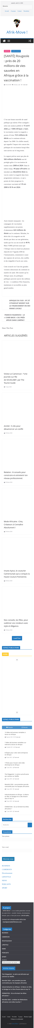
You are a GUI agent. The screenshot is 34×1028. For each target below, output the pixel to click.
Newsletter (26, 11)
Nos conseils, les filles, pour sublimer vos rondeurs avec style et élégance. (16, 623)
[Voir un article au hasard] (29, 41)
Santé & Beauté (16, 51)
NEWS (4, 880)
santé (19, 84)
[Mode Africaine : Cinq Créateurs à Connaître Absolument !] (17, 490)
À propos (13, 11)
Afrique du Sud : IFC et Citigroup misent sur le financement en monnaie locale (19, 304)
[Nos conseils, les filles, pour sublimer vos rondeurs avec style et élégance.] (17, 588)
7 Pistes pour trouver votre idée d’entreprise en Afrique (15, 764)
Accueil (7, 11)
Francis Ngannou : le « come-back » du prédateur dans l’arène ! (14, 317)
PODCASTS (6, 884)
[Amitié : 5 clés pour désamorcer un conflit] (17, 394)
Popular (10, 727)
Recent (25, 727)
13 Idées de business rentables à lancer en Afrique (15, 733)
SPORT (4, 888)
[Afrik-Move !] (4, 41)
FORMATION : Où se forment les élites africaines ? (17, 808)
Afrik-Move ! (17, 32)
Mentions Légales (28, 1016)
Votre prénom (5, 836)
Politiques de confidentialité (17, 1019)
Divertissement (7, 873)
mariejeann (6, 922)
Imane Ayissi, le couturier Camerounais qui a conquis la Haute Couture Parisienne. (17, 573)
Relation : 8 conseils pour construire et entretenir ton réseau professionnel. (16, 475)
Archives (4, 960)
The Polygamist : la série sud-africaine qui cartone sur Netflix (17, 775)
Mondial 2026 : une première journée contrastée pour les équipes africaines (17, 785)
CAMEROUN (7, 869)
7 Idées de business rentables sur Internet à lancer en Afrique (15, 743)
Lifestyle (15, 84)
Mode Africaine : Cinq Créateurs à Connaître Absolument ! (13, 524)
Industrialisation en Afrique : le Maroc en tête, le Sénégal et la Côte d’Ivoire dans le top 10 (17, 796)
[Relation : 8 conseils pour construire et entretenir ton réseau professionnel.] (17, 440)
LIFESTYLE (7, 51)
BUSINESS (6, 866)
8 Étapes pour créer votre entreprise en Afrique (16, 754)
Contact (20, 11)
